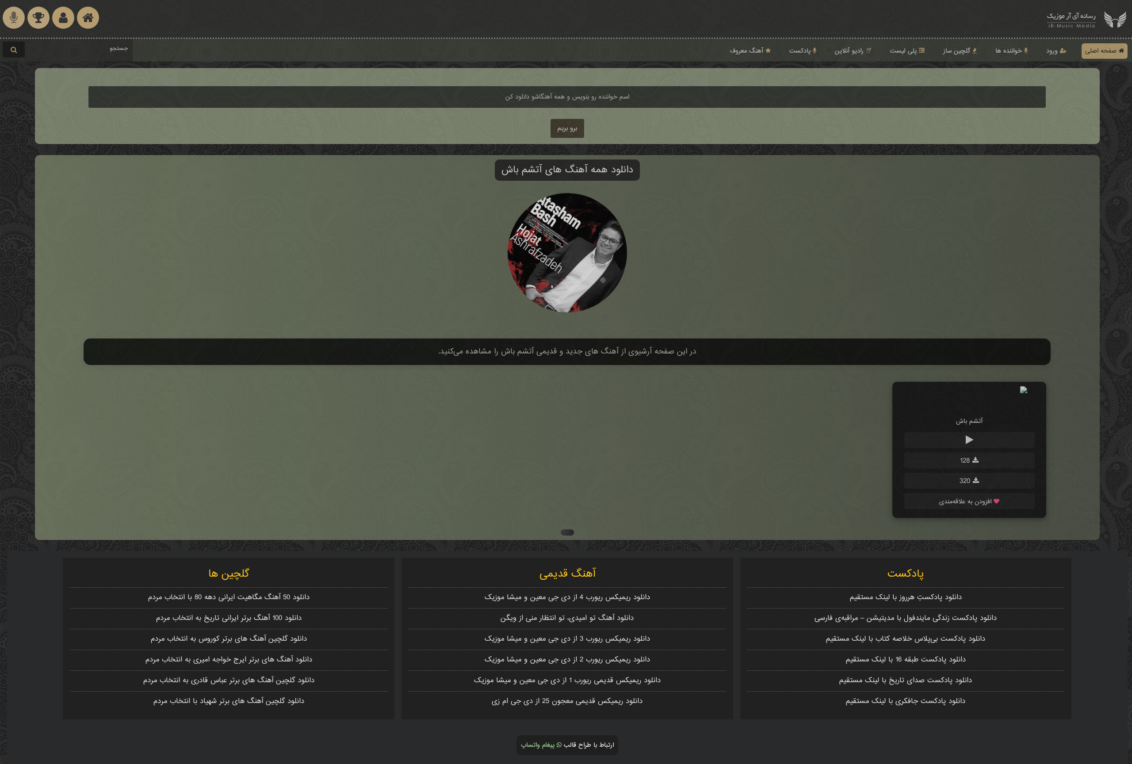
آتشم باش (969, 421)
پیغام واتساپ (539, 745)
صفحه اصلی (1102, 51)
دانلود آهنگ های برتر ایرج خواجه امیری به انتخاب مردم (228, 660)
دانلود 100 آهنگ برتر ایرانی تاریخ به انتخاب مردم (229, 618)
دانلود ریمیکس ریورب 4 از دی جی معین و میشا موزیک (567, 597)
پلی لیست (904, 51)
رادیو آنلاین (850, 51)
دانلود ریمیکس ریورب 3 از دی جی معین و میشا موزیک (567, 639)
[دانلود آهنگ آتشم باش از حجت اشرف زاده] (969, 404)
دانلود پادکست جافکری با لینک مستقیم (905, 701)
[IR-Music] (1071, 19)
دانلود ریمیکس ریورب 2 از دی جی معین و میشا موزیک (567, 660)
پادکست (801, 51)
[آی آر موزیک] (1115, 19)
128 (966, 461)
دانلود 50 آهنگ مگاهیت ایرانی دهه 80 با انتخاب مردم (229, 597)
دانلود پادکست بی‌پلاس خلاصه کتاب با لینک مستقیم (905, 639)
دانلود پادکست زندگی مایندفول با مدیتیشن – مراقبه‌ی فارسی (906, 618)
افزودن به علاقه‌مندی (966, 501)
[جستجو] (14, 49)
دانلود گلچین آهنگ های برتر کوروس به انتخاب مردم (229, 639)
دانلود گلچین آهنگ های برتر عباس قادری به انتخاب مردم (228, 680)
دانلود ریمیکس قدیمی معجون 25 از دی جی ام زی (567, 701)
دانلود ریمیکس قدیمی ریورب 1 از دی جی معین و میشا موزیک (567, 680)
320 (966, 481)
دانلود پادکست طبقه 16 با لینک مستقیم (906, 660)
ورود (1053, 51)
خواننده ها (1009, 51)
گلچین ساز (957, 51)
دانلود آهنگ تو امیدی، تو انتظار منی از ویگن (567, 618)
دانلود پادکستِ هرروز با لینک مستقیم (906, 597)
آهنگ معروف (747, 51)
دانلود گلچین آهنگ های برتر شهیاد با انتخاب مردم (228, 701)
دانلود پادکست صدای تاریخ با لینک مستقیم (905, 680)
